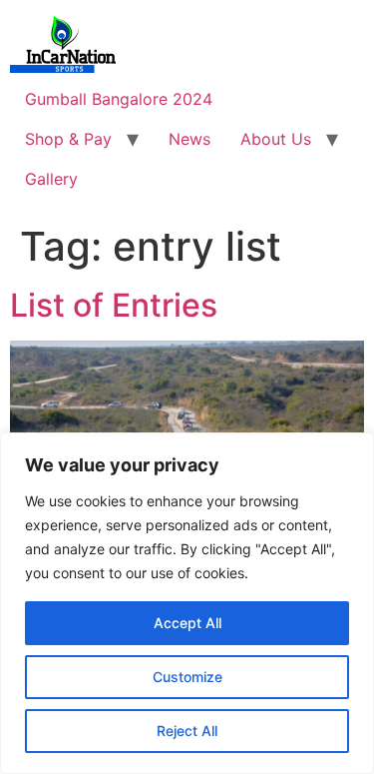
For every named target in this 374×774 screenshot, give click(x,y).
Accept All (187, 622)
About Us (275, 139)
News (189, 139)
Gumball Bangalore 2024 (118, 99)
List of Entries (113, 305)
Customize (187, 676)
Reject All (187, 730)
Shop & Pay (68, 139)
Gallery (51, 179)
